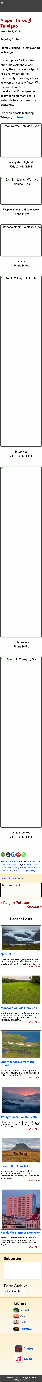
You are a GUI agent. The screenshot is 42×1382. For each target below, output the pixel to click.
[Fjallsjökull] (21, 938)
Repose (32, 906)
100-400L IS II (30, 864)
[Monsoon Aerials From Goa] (21, 990)
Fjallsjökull (8, 954)
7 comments (12, 878)
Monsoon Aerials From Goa (19, 1008)
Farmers (23, 867)
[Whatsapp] (23, 854)
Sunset (17, 870)
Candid (31, 861)
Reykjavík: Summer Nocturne (20, 1232)
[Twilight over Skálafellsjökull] (21, 1100)
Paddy (10, 870)
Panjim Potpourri (17, 902)
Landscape (5, 864)
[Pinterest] (18, 854)
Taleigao (25, 870)
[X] (8, 854)
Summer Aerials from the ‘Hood (17, 1063)
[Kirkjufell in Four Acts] (21, 1150)
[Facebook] (13, 854)
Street (14, 864)
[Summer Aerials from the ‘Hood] (21, 1044)
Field (30, 867)
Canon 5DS (5, 867)
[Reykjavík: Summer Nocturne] (21, 1209)
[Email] (3, 854)
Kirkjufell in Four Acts (15, 1166)
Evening (15, 867)
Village (33, 870)
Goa (38, 861)
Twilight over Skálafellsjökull (20, 1117)
